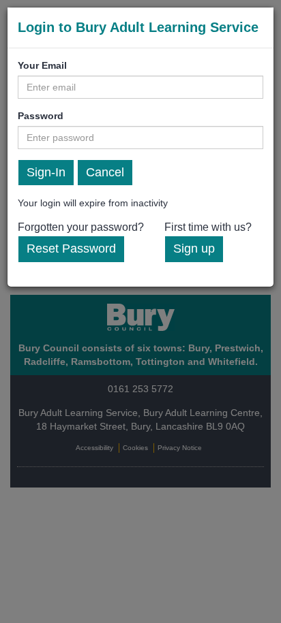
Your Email (42, 65)
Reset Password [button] (71, 248)
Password (40, 115)
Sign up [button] (194, 248)
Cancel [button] (105, 172)
